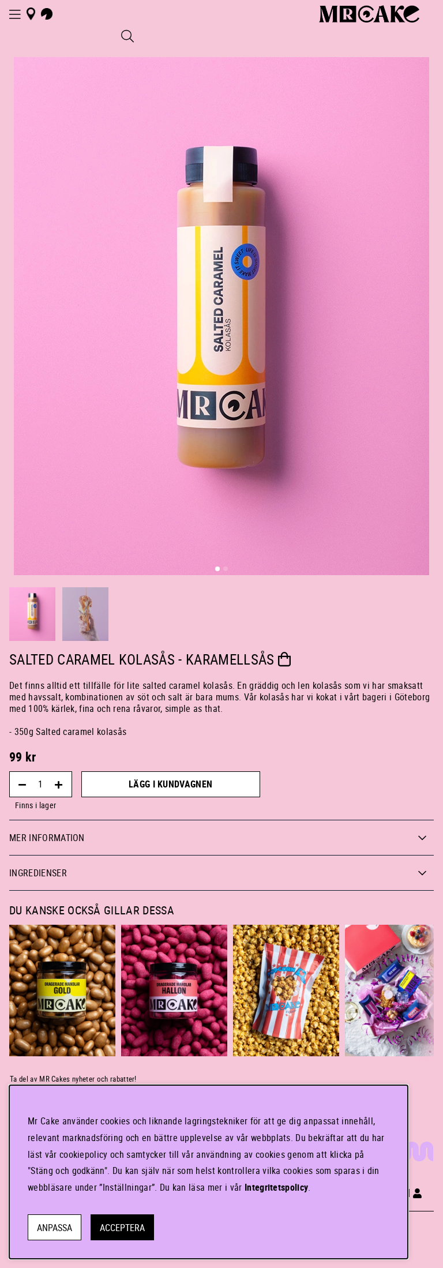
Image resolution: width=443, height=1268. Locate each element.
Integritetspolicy (276, 1187)
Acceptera (122, 1227)
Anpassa (54, 1227)
